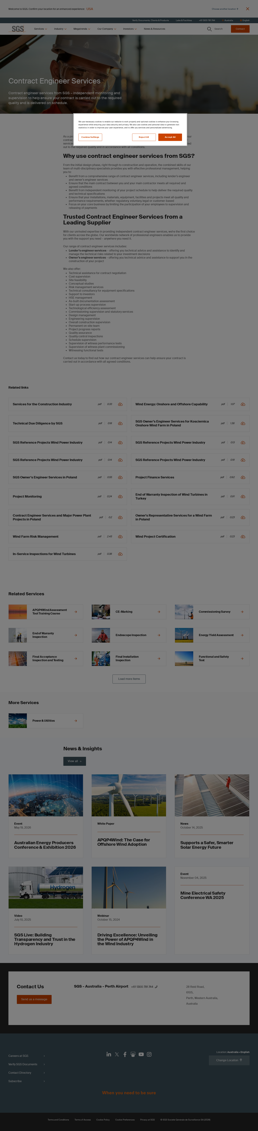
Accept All (170, 137)
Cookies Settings (90, 137)
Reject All (144, 137)
